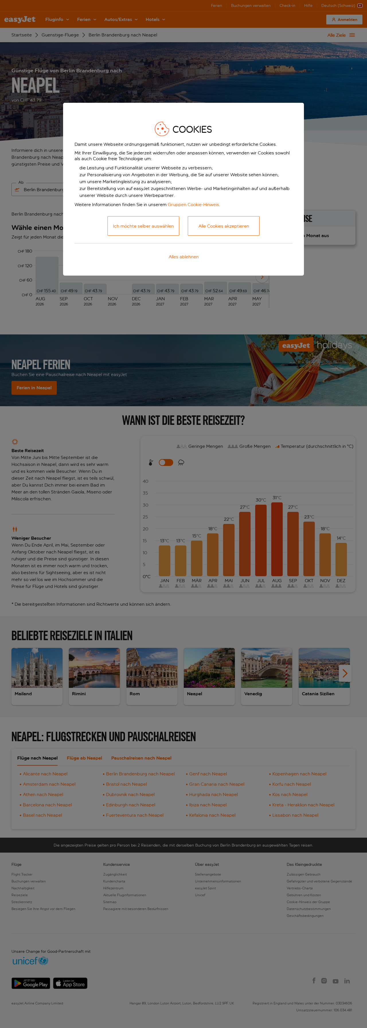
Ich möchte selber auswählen (143, 226)
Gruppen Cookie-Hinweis (193, 204)
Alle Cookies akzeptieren (223, 226)
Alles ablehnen (184, 257)
